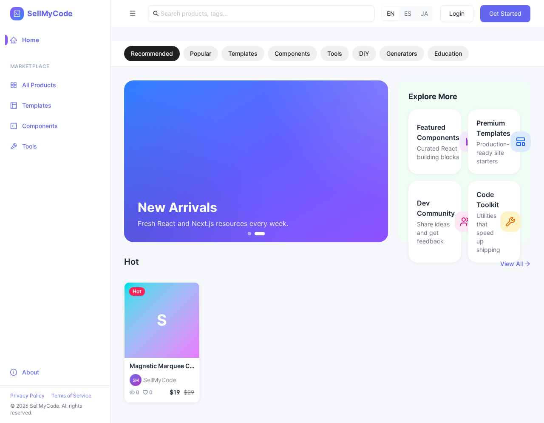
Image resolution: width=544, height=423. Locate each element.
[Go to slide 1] (249, 233)
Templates (243, 53)
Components (292, 53)
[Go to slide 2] (260, 233)
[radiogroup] (407, 13)
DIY (364, 53)
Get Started (505, 13)
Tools (334, 53)
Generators (401, 53)
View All (511, 263)
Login (457, 13)
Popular (200, 53)
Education (448, 53)
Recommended (152, 53)
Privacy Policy (27, 395)
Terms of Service (71, 395)
